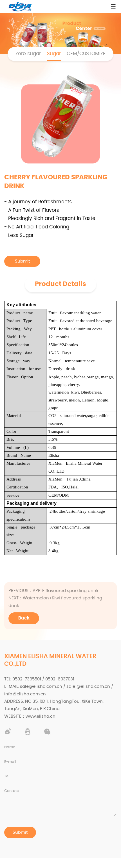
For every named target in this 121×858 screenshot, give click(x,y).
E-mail (10, 762)
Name (9, 747)
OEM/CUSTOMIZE (86, 53)
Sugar (54, 53)
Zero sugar (28, 53)
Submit (20, 832)
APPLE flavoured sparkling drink (53, 591)
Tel (6, 776)
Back (23, 618)
